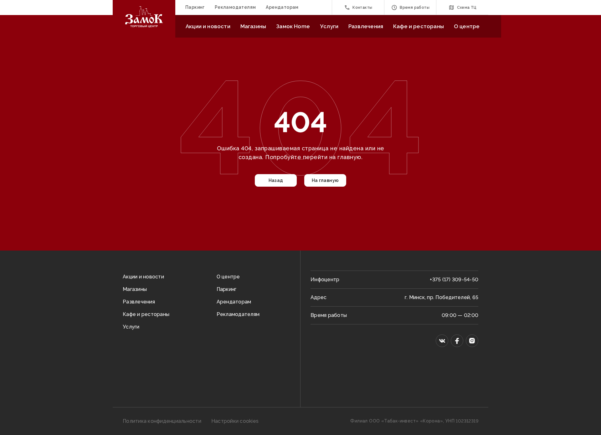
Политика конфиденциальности (162, 421)
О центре (467, 26)
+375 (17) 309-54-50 (454, 279)
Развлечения (365, 26)
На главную (325, 180)
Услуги (329, 26)
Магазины (253, 26)
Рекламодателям (235, 7)
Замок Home (293, 26)
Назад (276, 180)
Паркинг (195, 7)
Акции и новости (208, 26)
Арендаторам (282, 7)
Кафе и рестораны (418, 26)
